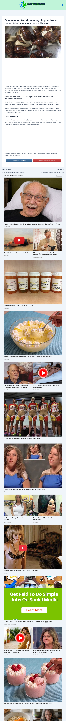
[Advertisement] (33, 72)
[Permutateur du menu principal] (62, 5)
